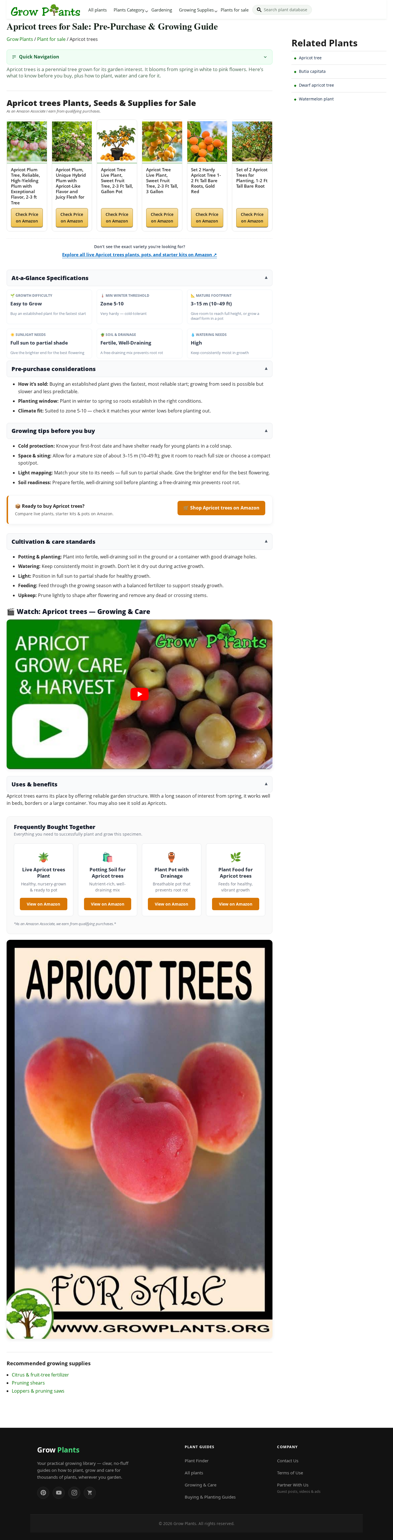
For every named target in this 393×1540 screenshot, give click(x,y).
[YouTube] (59, 1493)
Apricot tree (310, 57)
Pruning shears (28, 1383)
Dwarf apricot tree (316, 85)
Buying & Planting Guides (210, 1497)
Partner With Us (298, 1488)
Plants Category (129, 10)
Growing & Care (200, 1485)
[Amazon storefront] (90, 1493)
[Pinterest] (43, 1493)
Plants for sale (235, 10)
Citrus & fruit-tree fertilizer (40, 1375)
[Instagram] (74, 1493)
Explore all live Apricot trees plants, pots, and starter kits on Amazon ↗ (139, 254)
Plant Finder (197, 1460)
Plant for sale (51, 39)
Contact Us (287, 1460)
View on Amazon (43, 904)
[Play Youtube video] (139, 694)
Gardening (161, 10)
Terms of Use (290, 1473)
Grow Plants (20, 39)
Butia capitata (312, 71)
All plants (97, 10)
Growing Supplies (196, 10)
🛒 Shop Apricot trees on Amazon (221, 508)
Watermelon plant (316, 99)
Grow (58, 1450)
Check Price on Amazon (27, 218)
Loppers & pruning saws (38, 1391)
